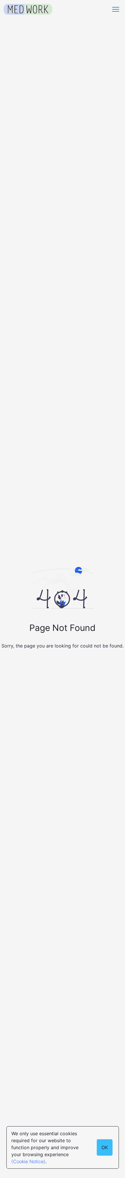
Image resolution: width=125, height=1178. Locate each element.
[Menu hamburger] (116, 9)
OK (104, 1147)
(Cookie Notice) (28, 1161)
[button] (116, 9)
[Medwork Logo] (27, 9)
